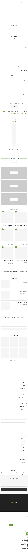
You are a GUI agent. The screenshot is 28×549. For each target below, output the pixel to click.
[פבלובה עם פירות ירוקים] (5, 306)
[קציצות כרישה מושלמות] (21, 253)
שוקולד (24, 415)
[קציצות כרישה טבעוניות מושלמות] (7, 253)
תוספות (23, 385)
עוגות (26, 418)
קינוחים (23, 412)
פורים (24, 453)
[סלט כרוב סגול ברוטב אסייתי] (21, 217)
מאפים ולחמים (22, 376)
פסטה (24, 400)
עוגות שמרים (22, 432)
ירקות (24, 382)
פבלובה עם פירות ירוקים (22, 302)
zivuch (6, 506)
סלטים (24, 379)
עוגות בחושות (22, 424)
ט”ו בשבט (23, 444)
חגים (26, 435)
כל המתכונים (24, 373)
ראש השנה (23, 438)
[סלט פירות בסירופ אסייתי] (5, 284)
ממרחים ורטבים (22, 397)
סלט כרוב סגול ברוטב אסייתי (21, 225)
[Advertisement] (14, 14)
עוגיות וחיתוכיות (22, 406)
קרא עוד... (11, 152)
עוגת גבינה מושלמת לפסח (8, 225)
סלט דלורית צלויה (23, 291)
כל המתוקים (24, 403)
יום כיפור (23, 441)
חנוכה (24, 450)
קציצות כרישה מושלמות (22, 260)
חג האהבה (23, 447)
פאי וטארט (23, 409)
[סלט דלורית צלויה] (5, 295)
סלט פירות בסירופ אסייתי (21, 280)
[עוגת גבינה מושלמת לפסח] (7, 217)
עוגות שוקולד (22, 429)
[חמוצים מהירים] (7, 235)
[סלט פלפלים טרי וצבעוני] (21, 235)
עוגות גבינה (23, 426)
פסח (24, 456)
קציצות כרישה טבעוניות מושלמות (8, 261)
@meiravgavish (14, 360)
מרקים (24, 391)
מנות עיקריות (22, 388)
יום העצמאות (22, 459)
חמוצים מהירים (10, 243)
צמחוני (24, 394)
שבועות (23, 462)
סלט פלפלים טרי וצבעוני (22, 243)
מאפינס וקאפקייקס (21, 421)
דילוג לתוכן (26, 531)
